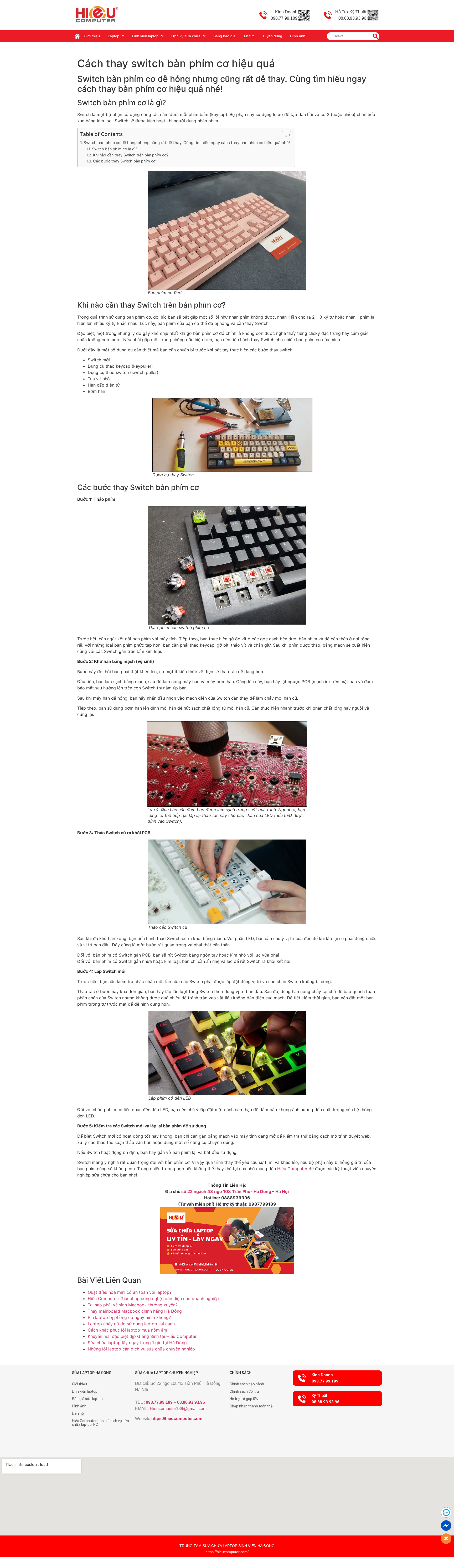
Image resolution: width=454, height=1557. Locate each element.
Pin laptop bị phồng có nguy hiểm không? (129, 1317)
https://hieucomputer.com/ (227, 1552)
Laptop (113, 36)
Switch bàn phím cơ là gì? (114, 149)
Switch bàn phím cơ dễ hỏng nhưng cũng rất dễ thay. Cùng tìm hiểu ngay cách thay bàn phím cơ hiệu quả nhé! (187, 142)
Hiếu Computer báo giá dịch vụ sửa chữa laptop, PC (100, 1423)
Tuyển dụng (272, 36)
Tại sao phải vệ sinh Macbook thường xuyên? (133, 1304)
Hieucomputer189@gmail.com (178, 1408)
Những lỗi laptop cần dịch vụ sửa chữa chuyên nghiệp (141, 1349)
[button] (337, 1378)
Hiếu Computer (292, 1168)
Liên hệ (78, 1413)
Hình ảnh (297, 36)
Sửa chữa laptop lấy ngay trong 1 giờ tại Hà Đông (137, 1342)
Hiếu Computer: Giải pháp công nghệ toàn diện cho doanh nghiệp (153, 1298)
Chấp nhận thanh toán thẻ (251, 1406)
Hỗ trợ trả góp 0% (244, 1399)
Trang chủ (78, 34)
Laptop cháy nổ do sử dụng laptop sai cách (131, 1323)
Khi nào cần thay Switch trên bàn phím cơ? (130, 155)
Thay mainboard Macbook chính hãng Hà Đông (135, 1311)
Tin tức (249, 36)
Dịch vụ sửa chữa (185, 36)
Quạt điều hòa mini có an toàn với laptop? (130, 1292)
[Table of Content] (286, 135)
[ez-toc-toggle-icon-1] (284, 135)
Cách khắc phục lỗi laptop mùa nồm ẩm (127, 1330)
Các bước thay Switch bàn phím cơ (124, 161)
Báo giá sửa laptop (87, 1399)
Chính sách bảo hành (247, 1384)
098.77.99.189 (159, 1402)
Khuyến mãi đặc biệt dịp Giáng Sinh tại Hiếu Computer (142, 1336)
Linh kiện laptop (145, 36)
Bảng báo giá (224, 36)
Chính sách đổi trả (244, 1391)
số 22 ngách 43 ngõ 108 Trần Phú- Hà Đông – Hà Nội (234, 1191)
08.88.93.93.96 (191, 1402)
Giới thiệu (92, 36)
